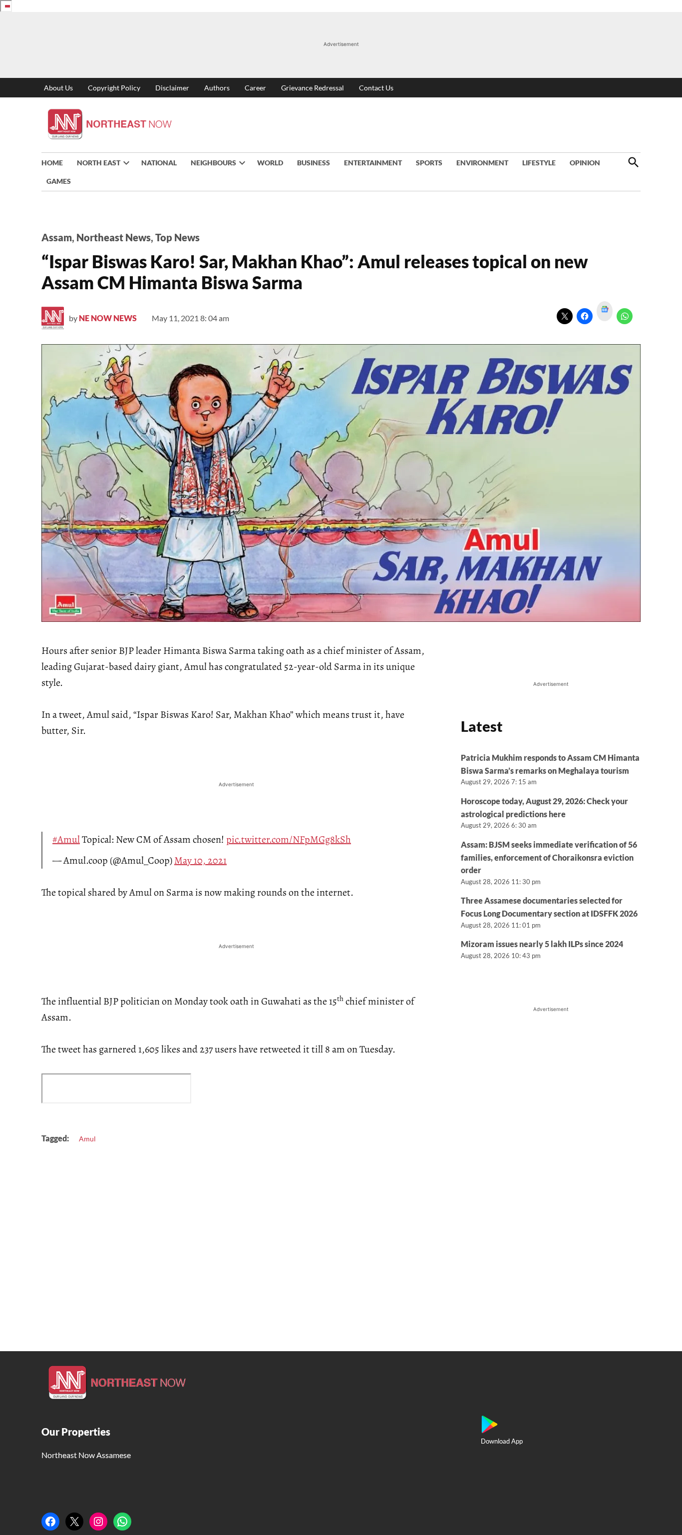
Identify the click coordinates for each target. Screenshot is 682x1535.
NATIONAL (159, 162)
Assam (56, 237)
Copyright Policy (114, 87)
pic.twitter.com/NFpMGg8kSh (288, 839)
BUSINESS (313, 162)
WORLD (270, 162)
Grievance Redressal (312, 87)
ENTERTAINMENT (373, 162)
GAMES (58, 181)
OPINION (585, 162)
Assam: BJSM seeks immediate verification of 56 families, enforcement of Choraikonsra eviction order (549, 857)
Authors (217, 87)
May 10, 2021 (200, 860)
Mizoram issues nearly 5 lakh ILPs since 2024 (542, 944)
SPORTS (429, 162)
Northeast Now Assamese (86, 1455)
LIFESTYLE (539, 162)
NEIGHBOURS (213, 162)
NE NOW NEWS (108, 318)
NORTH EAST (98, 162)
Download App (502, 1441)
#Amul (66, 839)
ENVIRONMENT (482, 162)
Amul (87, 1138)
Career (255, 87)
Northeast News (113, 237)
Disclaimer (172, 87)
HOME (52, 162)
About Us (58, 87)
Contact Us (376, 87)
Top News (177, 237)
